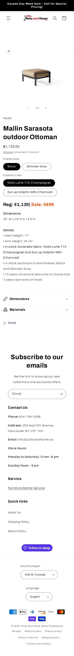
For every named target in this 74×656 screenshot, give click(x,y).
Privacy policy (53, 631)
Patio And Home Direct (34, 626)
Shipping (8, 152)
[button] (8, 18)
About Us (14, 512)
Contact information (39, 644)
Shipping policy (51, 638)
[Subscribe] (61, 394)
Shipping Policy (18, 521)
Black (11, 166)
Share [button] (12, 322)
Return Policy (17, 531)
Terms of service (28, 638)
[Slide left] (28, 108)
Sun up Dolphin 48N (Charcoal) (30, 192)
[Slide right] (46, 108)
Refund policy (33, 631)
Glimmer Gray (36, 166)
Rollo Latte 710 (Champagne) (29, 182)
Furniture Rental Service (26, 488)
